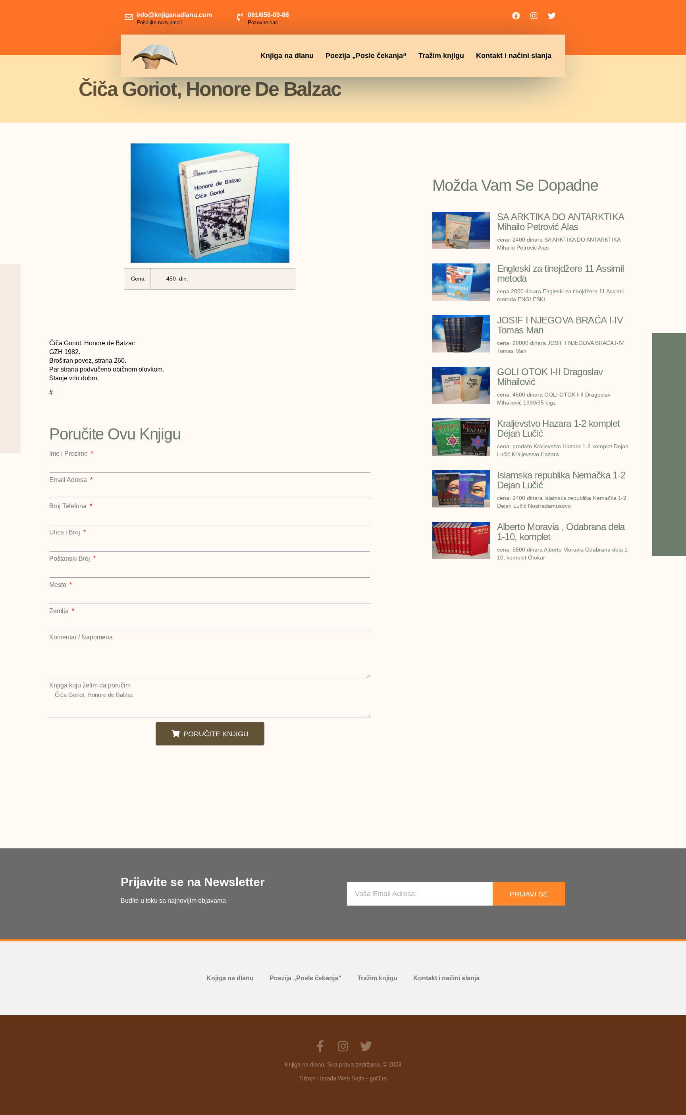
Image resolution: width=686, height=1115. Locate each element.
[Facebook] (516, 16)
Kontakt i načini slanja (513, 56)
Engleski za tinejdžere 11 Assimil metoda (560, 273)
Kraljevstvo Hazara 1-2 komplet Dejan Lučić (558, 428)
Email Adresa (69, 480)
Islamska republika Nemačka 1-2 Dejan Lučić (561, 480)
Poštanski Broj (70, 559)
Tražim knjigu (441, 56)
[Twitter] (552, 16)
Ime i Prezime (69, 454)
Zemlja (59, 611)
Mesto (58, 585)
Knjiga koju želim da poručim (90, 685)
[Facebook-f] (320, 1046)
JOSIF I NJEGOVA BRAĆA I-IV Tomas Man (560, 325)
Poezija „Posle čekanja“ (366, 56)
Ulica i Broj (65, 532)
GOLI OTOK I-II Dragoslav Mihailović (550, 376)
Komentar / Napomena (81, 637)
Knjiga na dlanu (287, 56)
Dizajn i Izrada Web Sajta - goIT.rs (343, 1078)
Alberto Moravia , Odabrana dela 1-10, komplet (561, 531)
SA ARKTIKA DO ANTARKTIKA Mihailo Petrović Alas (560, 221)
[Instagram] (534, 16)
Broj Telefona (68, 506)
